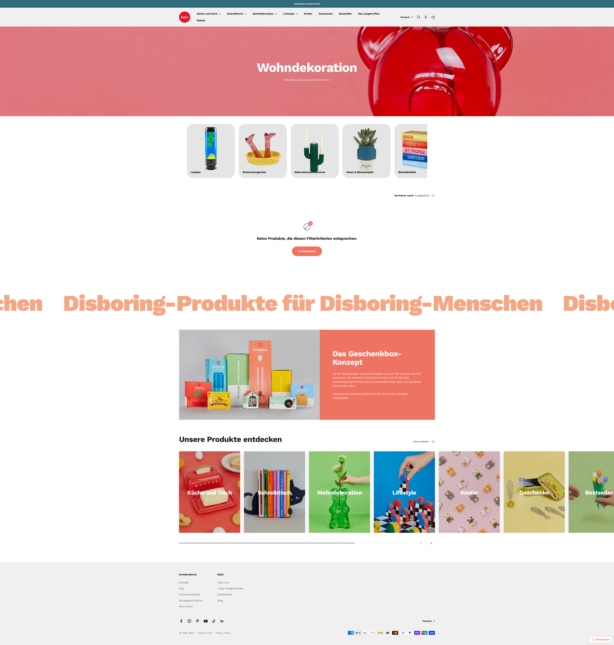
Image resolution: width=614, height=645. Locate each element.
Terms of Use (205, 633)
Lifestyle (288, 13)
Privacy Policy (223, 633)
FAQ (181, 588)
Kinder (308, 13)
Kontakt (184, 582)
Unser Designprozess (230, 588)
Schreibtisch (235, 13)
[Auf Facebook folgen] (181, 621)
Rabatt (201, 20)
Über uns (223, 582)
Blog (220, 600)
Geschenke (326, 13)
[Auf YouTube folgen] (206, 621)
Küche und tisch (207, 13)
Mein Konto (186, 606)
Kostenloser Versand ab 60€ (307, 4)
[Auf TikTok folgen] (214, 621)
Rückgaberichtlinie (190, 600)
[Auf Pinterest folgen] (197, 621)
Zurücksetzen (307, 251)
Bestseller (345, 13)
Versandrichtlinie (189, 594)
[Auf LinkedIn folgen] (222, 621)
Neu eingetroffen (369, 13)
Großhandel (224, 594)
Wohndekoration (263, 13)
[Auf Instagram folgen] (189, 621)
